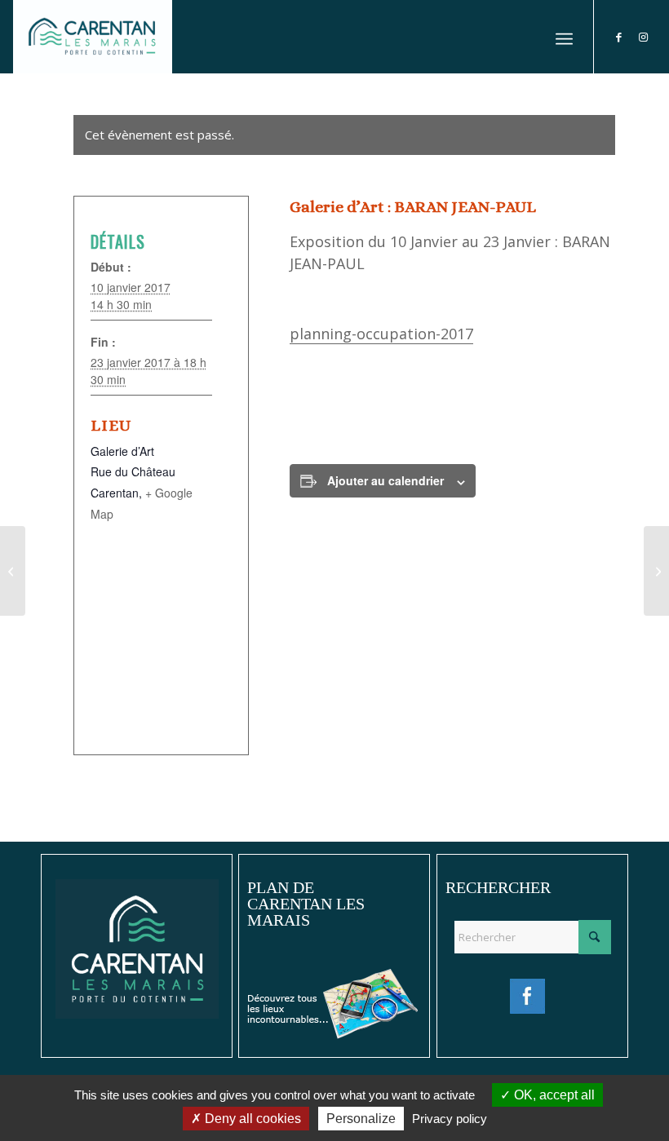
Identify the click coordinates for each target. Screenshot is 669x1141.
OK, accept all (553, 1095)
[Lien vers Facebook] (619, 36)
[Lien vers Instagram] (643, 36)
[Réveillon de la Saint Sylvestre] (12, 571)
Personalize (361, 1119)
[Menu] (564, 37)
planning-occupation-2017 (381, 333)
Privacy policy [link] (449, 1119)
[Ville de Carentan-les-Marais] (92, 36)
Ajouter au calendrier (385, 480)
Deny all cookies (251, 1119)
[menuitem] (564, 37)
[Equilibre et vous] (656, 571)
